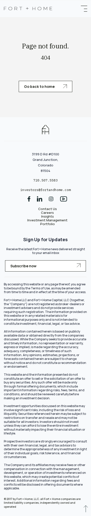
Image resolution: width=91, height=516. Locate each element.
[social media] (29, 200)
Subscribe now (23, 266)
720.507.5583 (45, 180)
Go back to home (39, 86)
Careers (47, 212)
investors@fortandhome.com (45, 190)
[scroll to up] (85, 510)
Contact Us (47, 209)
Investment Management (47, 220)
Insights (47, 216)
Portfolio (47, 224)
